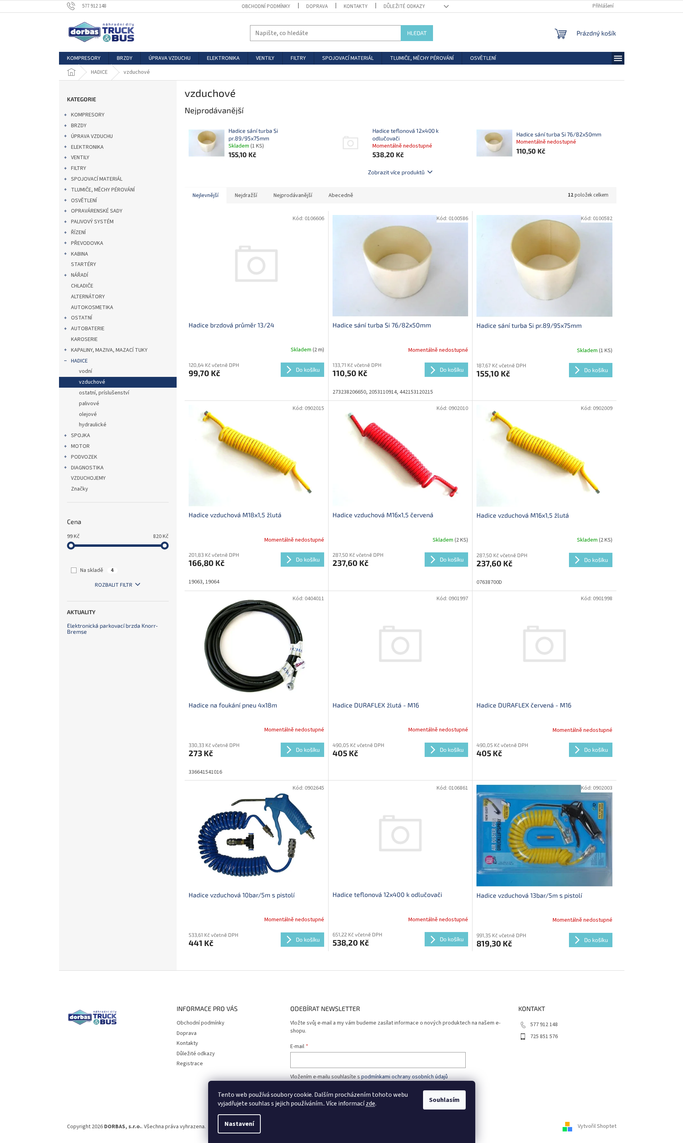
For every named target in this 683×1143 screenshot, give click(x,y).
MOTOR (80, 446)
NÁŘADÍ (79, 275)
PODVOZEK (84, 457)
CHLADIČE (82, 286)
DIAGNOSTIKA (87, 468)
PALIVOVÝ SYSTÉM (92, 222)
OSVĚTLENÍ (84, 201)
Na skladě (97, 570)
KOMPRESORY (87, 115)
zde (370, 1103)
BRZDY (79, 126)
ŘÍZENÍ (78, 232)
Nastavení (239, 1123)
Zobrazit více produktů (396, 172)
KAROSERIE (84, 339)
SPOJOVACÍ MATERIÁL (96, 179)
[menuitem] (83, 58)
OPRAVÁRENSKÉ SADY (96, 211)
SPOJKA (80, 435)
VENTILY (80, 158)
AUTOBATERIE (87, 329)
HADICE (79, 361)
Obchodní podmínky (266, 6)
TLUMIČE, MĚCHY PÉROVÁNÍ (103, 190)
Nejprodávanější (293, 195)
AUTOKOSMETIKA (92, 307)
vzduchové (92, 382)
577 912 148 (544, 1025)
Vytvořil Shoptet (597, 1127)
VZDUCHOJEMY (88, 478)
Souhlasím (444, 1100)
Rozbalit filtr (113, 585)
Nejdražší (246, 195)
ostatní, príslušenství (104, 393)
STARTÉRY (83, 264)
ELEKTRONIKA (87, 147)
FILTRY (78, 168)
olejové (88, 414)
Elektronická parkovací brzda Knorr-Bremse (112, 629)
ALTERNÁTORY (88, 297)
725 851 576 (544, 1037)
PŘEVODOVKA (87, 243)
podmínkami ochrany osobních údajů (404, 1077)
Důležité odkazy (404, 6)
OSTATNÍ (81, 318)
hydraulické (92, 425)
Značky (79, 489)
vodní (85, 371)
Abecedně (341, 195)
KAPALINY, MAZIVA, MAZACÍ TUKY (109, 350)
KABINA (79, 254)
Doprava (317, 6)
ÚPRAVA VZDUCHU (92, 136)
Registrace (190, 1064)
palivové (89, 404)
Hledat (417, 33)
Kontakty (356, 6)
